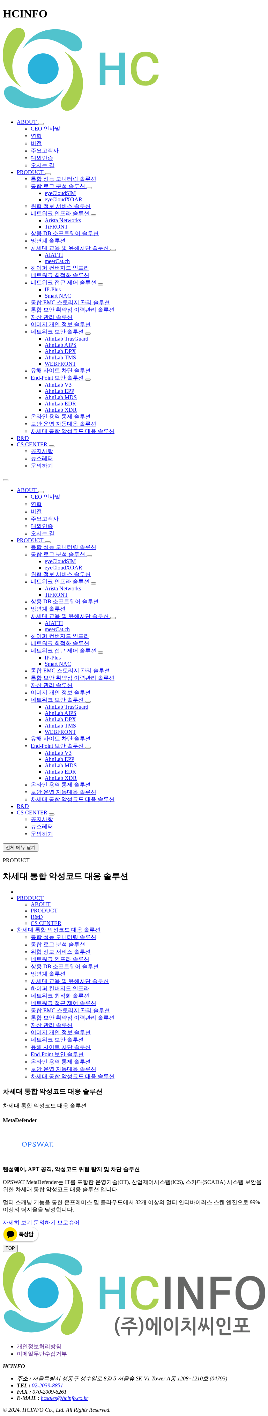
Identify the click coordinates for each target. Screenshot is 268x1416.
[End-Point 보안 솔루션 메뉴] (88, 380)
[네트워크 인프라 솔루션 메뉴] (93, 215)
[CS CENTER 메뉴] (51, 446)
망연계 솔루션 (48, 974)
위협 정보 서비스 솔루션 (61, 952)
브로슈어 (68, 1222)
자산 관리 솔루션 (52, 1025)
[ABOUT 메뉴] (41, 124)
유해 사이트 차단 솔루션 (61, 1047)
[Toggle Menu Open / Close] (5, 480)
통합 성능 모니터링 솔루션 (63, 937)
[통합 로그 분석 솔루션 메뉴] (89, 188)
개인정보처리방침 (39, 1346)
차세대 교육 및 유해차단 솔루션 (70, 981)
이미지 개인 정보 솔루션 (61, 1032)
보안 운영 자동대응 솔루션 (63, 1069)
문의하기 (45, 1222)
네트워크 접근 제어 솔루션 (63, 1003)
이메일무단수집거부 (42, 1354)
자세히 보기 (18, 1222)
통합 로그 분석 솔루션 (58, 944)
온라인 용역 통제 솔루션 (61, 1062)
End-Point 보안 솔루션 (57, 1054)
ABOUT (41, 904)
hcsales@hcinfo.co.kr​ (64, 1398)
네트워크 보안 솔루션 (57, 1040)
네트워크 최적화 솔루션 (60, 996)
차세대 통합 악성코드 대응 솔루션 (72, 1076)
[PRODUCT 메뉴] (48, 174)
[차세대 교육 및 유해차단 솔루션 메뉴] (113, 250)
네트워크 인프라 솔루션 (60, 959)
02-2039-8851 (47, 1385)
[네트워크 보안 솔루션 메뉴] (88, 334)
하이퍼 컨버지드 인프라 (60, 988)
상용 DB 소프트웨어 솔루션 (65, 966)
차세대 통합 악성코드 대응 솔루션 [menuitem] (58, 930)
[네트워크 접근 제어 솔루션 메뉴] (100, 284)
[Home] (134, 110)
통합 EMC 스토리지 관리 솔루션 (70, 1010)
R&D (37, 917)
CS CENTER (46, 923)
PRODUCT (44, 911)
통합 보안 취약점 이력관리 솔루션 (72, 1018)
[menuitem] (27, 122)
